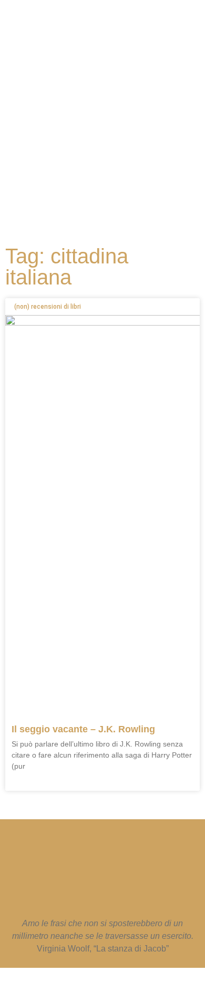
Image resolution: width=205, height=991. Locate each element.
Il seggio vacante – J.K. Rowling (83, 729)
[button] (97, 195)
